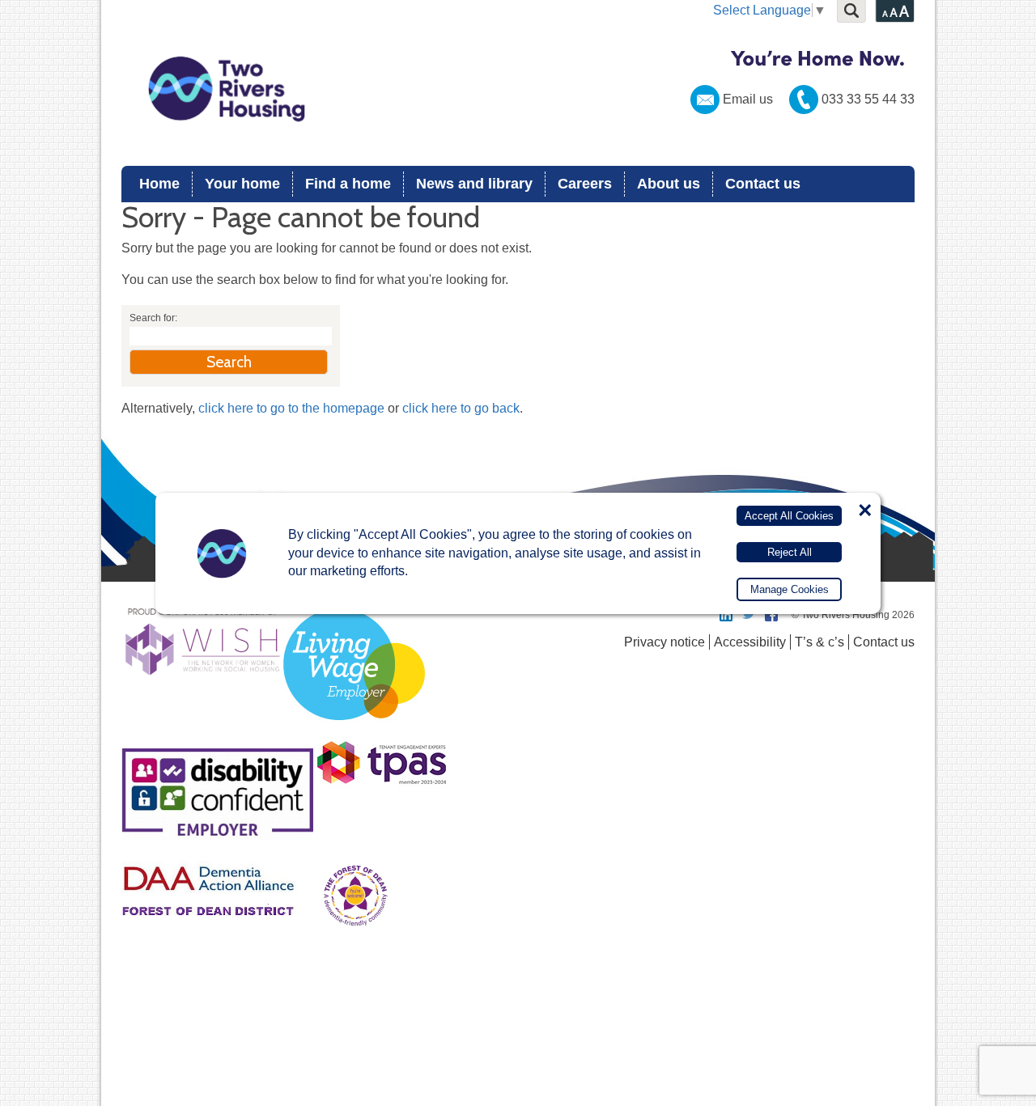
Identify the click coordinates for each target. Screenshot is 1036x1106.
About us (668, 184)
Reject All (789, 551)
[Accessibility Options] (895, 11)
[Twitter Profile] (749, 614)
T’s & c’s (819, 642)
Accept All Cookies (789, 516)
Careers (585, 184)
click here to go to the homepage (291, 408)
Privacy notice (664, 642)
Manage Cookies (789, 589)
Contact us (762, 184)
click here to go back (461, 408)
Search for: (153, 318)
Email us (748, 99)
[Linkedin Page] (727, 614)
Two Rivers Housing (518, 89)
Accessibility (750, 642)
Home (159, 184)
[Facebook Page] (772, 614)
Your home (242, 184)
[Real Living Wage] (354, 729)
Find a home (348, 184)
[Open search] (851, 11)
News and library (474, 184)
